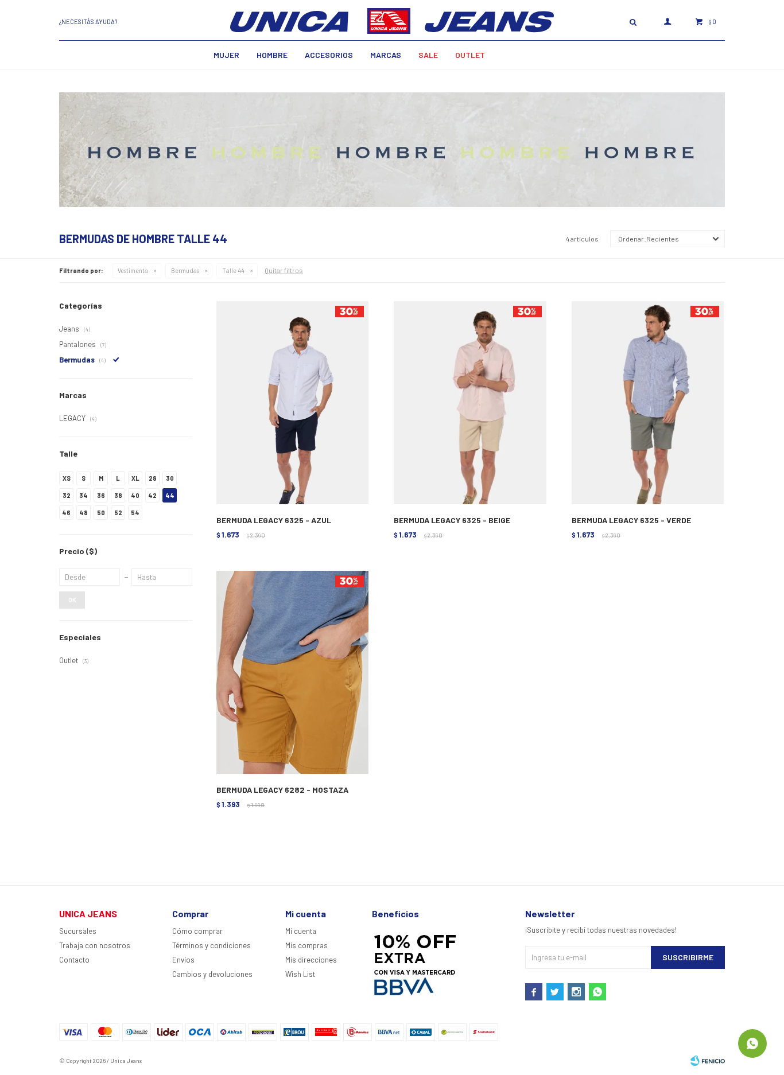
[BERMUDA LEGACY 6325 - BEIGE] (470, 403)
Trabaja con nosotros (94, 945)
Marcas (385, 55)
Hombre (272, 55)
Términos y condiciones (211, 945)
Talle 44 (233, 270)
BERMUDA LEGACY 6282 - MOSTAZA (282, 789)
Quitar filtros (284, 270)
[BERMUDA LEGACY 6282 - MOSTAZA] (292, 673)
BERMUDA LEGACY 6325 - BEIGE (452, 520)
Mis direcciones (311, 959)
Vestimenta (133, 270)
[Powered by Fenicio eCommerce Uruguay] (707, 1060)
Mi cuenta (300, 931)
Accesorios (329, 55)
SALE (428, 55)
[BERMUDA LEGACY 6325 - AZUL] (292, 403)
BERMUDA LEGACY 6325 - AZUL (273, 520)
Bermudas (185, 270)
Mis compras (306, 945)
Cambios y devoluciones (212, 974)
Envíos (183, 959)
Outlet (470, 55)
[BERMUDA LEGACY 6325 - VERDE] (647, 403)
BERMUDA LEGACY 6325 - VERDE (631, 520)
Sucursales (77, 931)
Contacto (74, 959)
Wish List (300, 974)
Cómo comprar (197, 931)
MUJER (226, 55)
